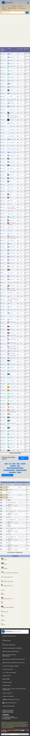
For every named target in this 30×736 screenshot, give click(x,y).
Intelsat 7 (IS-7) (12, 370)
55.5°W (3, 440)
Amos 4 (11, 74)
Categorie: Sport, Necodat (8, 710)
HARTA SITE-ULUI (6, 10)
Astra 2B (11, 299)
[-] (9, 6)
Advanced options (24, 458)
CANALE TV (20, 6)
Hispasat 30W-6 (12, 390)
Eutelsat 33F (12, 162)
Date (18, 466)
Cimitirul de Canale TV (7, 693)
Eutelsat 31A (12, 236)
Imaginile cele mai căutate (8, 696)
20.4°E (3, 223)
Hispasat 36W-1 (12, 404)
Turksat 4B (12, 109)
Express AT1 (12, 57)
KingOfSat (24, 734)
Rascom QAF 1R (13, 282)
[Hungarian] (5, 731)
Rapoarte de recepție (7, 682)
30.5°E (3, 175)
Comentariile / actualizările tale (15, 552)
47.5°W (3, 427)
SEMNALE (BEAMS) (12, 8)
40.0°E (3, 139)
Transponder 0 (12, 472)
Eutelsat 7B (11, 263)
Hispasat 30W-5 (12, 387)
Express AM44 (13, 351)
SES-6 (11, 420)
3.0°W (3, 313)
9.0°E (3, 260)
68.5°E (3, 67)
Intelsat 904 (11, 393)
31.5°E (3, 168)
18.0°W (3, 367)
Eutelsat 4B (11, 276)
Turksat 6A (12, 132)
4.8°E (3, 269)
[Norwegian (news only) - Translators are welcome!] (10, 730)
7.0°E (3, 263)
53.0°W (3, 437)
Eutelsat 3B (11, 279)
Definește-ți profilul (6, 640)
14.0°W (3, 358)
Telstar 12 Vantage (10, 361)
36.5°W (3, 410)
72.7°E (3, 57)
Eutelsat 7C (11, 266)
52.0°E (3, 100)
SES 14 (11, 427)
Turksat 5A (12, 171)
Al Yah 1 (11, 96)
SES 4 (11, 374)
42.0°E (3, 126)
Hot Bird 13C (12, 434)
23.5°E (3, 210)
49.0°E (3, 113)
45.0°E (3, 123)
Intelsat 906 (11, 77)
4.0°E (3, 276)
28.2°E (3, 184)
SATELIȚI (14, 6)
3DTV (18, 463)
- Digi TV (8, 688)
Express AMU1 (13, 152)
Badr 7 (10, 197)
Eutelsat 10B (12, 256)
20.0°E (3, 220)
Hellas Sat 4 (12, 145)
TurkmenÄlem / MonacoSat (11, 100)
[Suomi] (23, 730)
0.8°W (3, 296)
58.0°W (3, 444)
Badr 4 (10, 158)
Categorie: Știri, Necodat (8, 711)
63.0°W (3, 450)
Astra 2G (11, 191)
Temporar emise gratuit (21, 470)
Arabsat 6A (11, 175)
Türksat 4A (12, 126)
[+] (6, 6)
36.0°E (3, 152)
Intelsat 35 (11, 400)
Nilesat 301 (12, 329)
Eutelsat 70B (12, 63)
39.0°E (3, 142)
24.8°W (3, 380)
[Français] (3, 730)
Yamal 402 (11, 90)
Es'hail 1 (11, 204)
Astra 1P (11, 230)
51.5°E (3, 103)
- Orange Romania (22, 688)
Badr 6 (10, 223)
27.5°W (3, 384)
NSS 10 (11, 414)
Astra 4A (11, 273)
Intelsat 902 (11, 431)
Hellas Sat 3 (12, 142)
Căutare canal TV (7, 675)
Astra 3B (11, 213)
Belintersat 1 (12, 103)
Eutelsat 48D (12, 410)
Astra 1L (11, 377)
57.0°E (3, 83)
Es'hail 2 (11, 200)
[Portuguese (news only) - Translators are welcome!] (11, 730)
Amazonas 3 (12, 447)
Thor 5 (11, 303)
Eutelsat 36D (12, 155)
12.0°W (3, 354)
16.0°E (3, 247)
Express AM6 (12, 93)
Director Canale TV (7, 685)
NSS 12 (11, 83)
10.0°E (3, 256)
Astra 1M (11, 227)
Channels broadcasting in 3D (10, 702)
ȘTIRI (3, 6)
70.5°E (3, 63)
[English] (2, 730)
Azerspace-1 (12, 119)
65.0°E (3, 74)
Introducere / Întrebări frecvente (9, 636)
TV (9, 463)
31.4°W (3, 393)
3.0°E (3, 279)
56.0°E (3, 87)
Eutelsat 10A (12, 353)
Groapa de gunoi (22, 8)
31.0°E (3, 171)
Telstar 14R (12, 450)
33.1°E (3, 165)
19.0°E (3, 240)
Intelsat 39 (11, 80)
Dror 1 (11, 316)
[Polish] (16, 730)
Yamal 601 (11, 112)
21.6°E (3, 217)
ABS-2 (11, 54)
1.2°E (3, 289)
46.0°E (3, 120)
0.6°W (3, 299)
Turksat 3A (12, 136)
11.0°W (3, 351)
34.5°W (3, 400)
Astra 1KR (11, 240)
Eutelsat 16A (12, 247)
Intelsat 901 (11, 383)
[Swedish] (8, 730)
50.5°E (3, 106)
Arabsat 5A (11, 178)
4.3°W (3, 319)
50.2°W (3, 434)
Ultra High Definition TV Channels (12, 699)
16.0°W (3, 364)
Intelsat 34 (11, 440)
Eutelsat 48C (12, 288)
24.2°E (3, 207)
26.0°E (3, 194)
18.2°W (3, 371)
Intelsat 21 (11, 444)
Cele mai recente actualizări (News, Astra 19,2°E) (14, 662)
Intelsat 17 (11, 70)
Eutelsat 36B (12, 106)
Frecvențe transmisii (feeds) (8, 716)
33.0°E (3, 162)
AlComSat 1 (12, 380)
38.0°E (3, 149)
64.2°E (3, 77)
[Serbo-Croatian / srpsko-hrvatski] (2, 731)
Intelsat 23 (11, 437)
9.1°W (3, 347)
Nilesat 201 (12, 333)
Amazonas (11, 407)
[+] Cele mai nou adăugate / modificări (15, 468)
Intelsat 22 (11, 60)
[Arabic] (24, 730)
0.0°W (3, 293)
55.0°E (3, 90)
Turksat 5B (12, 129)
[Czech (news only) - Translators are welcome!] (18, 730)
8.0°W (3, 340)
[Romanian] (3, 731)
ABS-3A (11, 313)
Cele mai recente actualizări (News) (11, 651)
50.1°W (3, 431)
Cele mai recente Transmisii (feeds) (10, 717)
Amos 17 (11, 243)
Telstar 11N (12, 417)
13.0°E (3, 250)
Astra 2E (11, 184)
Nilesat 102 (12, 326)
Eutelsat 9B (11, 260)
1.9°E (3, 286)
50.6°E (3, 116)
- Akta (16, 688)
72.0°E (3, 60)
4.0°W (3, 316)
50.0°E (3, 109)
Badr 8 (10, 194)
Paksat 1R (12, 292)
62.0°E (3, 80)
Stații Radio (13, 466)
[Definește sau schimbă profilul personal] (28, 3)
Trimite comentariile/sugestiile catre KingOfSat (12, 648)
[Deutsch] (7, 730)
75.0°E (3, 54)
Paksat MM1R (13, 149)
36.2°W (3, 407)
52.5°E (3, 96)
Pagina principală (17, 631)
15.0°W (3, 361)
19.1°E (3, 237)
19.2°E (3, 227)
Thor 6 (11, 306)
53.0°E (3, 93)
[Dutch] (5, 730)
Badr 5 (10, 181)
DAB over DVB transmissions (9, 706)
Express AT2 (12, 87)
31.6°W (3, 397)
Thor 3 (11, 319)
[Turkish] (26, 730)
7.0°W (3, 326)
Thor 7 (11, 296)
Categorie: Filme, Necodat (8, 712)
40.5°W (3, 420)
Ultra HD (23, 463)
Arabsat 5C (11, 220)
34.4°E (3, 158)
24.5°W (3, 377)
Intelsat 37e (11, 367)
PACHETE (4, 8)
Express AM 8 (13, 358)
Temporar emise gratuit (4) (10, 672)
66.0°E (3, 70)
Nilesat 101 (12, 165)
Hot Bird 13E (12, 364)
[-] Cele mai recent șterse (9, 470)
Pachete (4, 688)
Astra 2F (11, 188)
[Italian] (15, 730)
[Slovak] (19, 730)
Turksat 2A (12, 206)
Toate (6, 463)
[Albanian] (7, 731)
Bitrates (19, 472)
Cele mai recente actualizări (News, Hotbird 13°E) (14, 659)
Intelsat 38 (11, 123)
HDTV (13, 463)
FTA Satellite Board (6, 718)
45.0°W (3, 424)
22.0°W (3, 374)
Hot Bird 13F (12, 250)
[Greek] (21, 730)
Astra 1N (11, 233)
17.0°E (3, 243)
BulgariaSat (12, 285)
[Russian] (28, 730)
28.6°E (3, 181)
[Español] (13, 730)
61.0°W (3, 447)
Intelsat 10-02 (12, 309)
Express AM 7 (13, 139)
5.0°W (3, 323)
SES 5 (11, 269)
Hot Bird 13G (12, 253)
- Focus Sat (12, 688)
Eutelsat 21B (12, 217)
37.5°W (3, 414)
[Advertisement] (15, 30)
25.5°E (3, 204)
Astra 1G (11, 168)
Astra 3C (11, 210)
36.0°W (3, 404)
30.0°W (3, 387)
